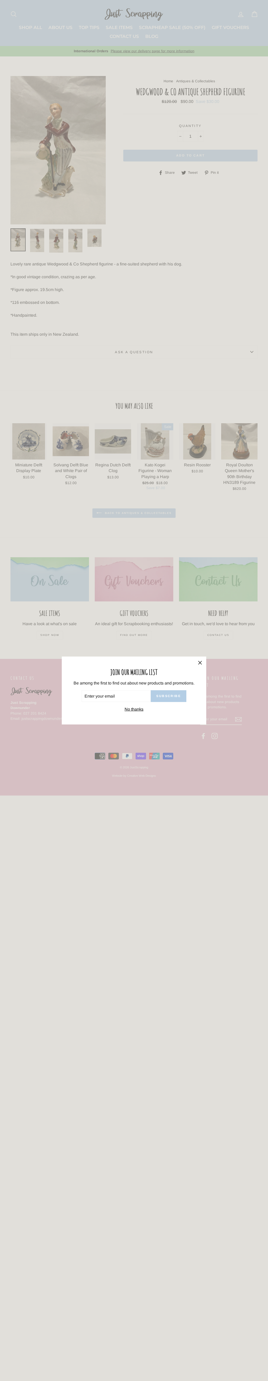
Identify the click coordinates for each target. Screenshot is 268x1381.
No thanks (134, 709)
